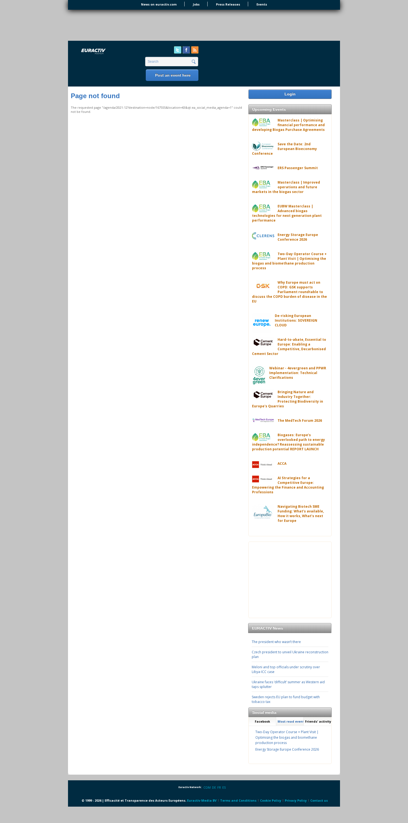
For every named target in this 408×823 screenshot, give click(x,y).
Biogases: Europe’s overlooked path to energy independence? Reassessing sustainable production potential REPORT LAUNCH (288, 442)
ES (224, 787)
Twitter (177, 50)
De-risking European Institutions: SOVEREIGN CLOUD (296, 320)
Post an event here (173, 75)
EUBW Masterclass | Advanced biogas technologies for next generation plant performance (287, 213)
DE (214, 787)
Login (290, 94)
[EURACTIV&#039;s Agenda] (108, 51)
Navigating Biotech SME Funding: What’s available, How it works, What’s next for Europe (301, 513)
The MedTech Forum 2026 (300, 420)
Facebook (186, 50)
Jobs (196, 4)
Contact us (319, 800)
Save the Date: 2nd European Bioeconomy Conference (284, 149)
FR (219, 787)
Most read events (291, 721)
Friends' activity (318, 721)
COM (207, 787)
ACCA (282, 463)
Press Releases (228, 4)
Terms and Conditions (238, 800)
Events (261, 4)
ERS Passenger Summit (298, 168)
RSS (194, 50)
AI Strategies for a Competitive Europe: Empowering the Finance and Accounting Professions (288, 485)
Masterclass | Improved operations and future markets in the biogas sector (286, 187)
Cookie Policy (270, 800)
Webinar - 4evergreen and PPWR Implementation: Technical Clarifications (297, 373)
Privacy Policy (296, 800)
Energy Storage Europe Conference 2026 (298, 237)
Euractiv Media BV (201, 800)
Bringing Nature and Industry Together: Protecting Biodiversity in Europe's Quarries (287, 399)
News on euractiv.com (159, 4)
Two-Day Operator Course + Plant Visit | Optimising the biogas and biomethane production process (289, 261)
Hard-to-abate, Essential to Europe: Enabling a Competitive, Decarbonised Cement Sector (289, 346)
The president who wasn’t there (276, 641)
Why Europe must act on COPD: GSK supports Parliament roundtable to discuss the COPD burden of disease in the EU (289, 292)
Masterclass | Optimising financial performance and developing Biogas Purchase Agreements (288, 125)
